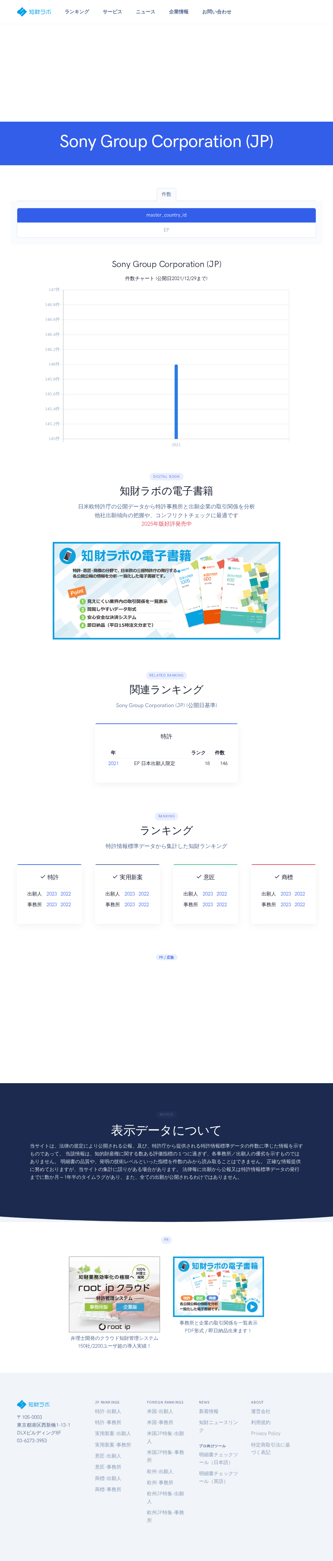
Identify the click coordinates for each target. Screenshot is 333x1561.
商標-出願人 (108, 1478)
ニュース (145, 12)
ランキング (77, 12)
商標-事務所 (108, 1489)
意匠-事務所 (108, 1467)
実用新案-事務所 (113, 1445)
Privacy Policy (265, 1433)
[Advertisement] (166, 72)
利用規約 (261, 1422)
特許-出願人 (108, 1411)
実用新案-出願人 (113, 1433)
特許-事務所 (108, 1422)
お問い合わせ (217, 12)
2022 (65, 894)
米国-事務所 (160, 1422)
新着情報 (209, 1411)
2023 (52, 894)
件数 (166, 194)
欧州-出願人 (160, 1471)
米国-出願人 (160, 1411)
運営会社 (261, 1411)
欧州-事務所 (160, 1483)
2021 (113, 763)
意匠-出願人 (108, 1456)
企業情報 (179, 12)
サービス (112, 12)
